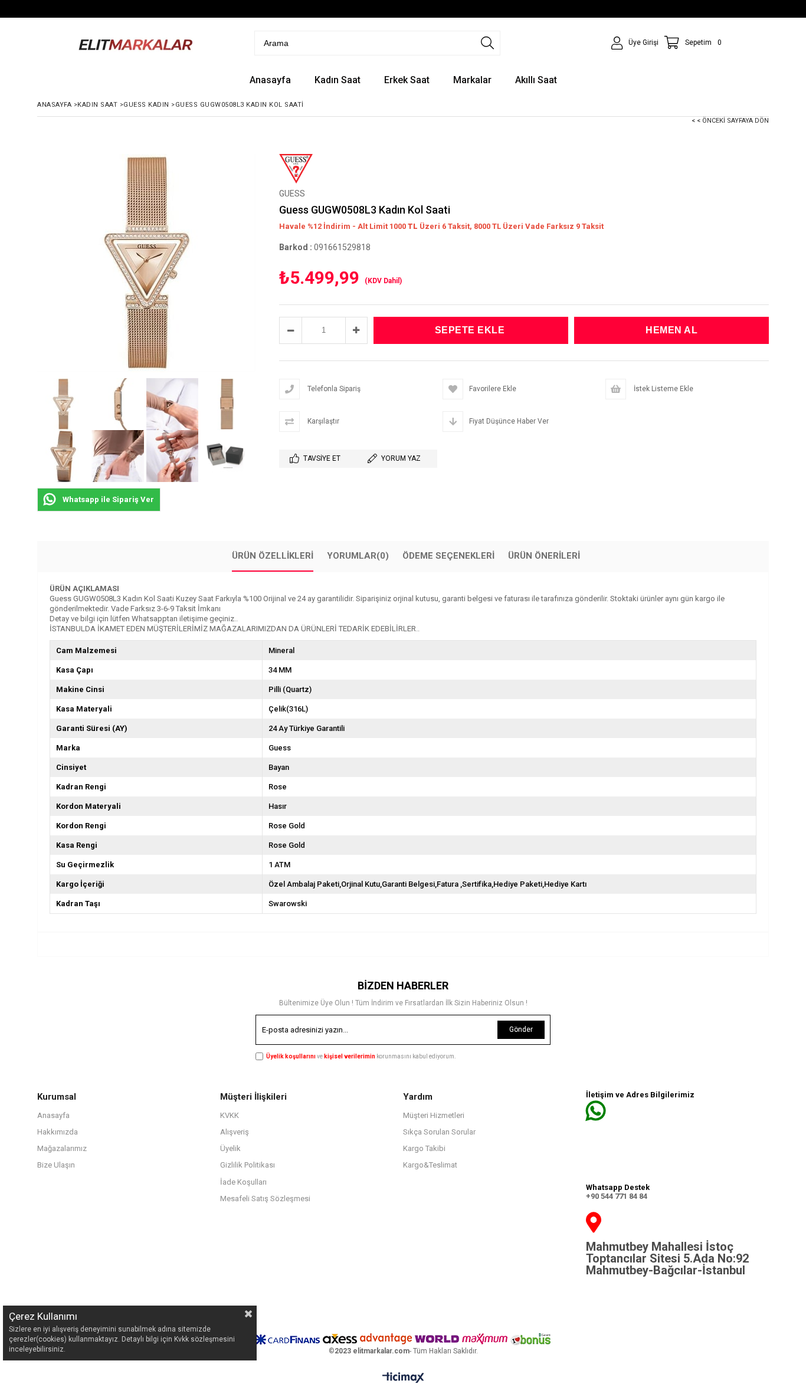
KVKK (229, 1115)
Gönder (521, 1029)
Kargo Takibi (424, 1148)
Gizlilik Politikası (247, 1164)
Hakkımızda (57, 1131)
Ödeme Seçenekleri (448, 555)
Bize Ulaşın (56, 1164)
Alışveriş (234, 1131)
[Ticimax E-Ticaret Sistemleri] (403, 1378)
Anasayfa (53, 1115)
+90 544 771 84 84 (616, 1196)
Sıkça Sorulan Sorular (439, 1131)
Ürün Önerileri (544, 555)
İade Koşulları (243, 1182)
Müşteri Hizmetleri (433, 1115)
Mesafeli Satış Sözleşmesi (265, 1198)
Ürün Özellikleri (272, 555)
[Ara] (487, 43)
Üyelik (230, 1148)
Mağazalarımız (62, 1148)
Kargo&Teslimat (430, 1164)
